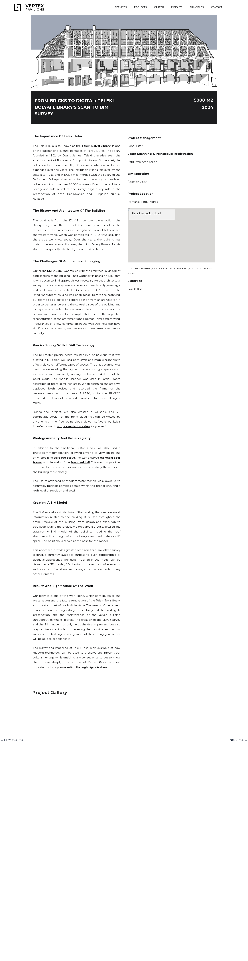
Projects (140, 7)
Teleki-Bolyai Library (96, 146)
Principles (197, 7)
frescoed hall (80, 462)
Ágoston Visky (137, 181)
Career (159, 7)
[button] (229, 7)
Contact (216, 7)
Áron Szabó (149, 162)
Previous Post (12, 739)
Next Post (239, 739)
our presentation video (73, 426)
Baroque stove (64, 457)
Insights (176, 7)
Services (121, 7)
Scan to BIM (135, 288)
